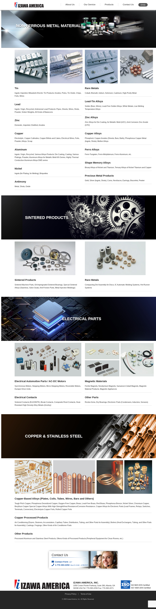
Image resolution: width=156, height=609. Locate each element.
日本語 (143, 5)
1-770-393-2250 (71, 565)
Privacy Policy (70, 594)
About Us (70, 4)
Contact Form (63, 562)
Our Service (89, 4)
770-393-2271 (108, 588)
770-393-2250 (92, 588)
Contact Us (128, 4)
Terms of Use (86, 594)
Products (109, 4)
